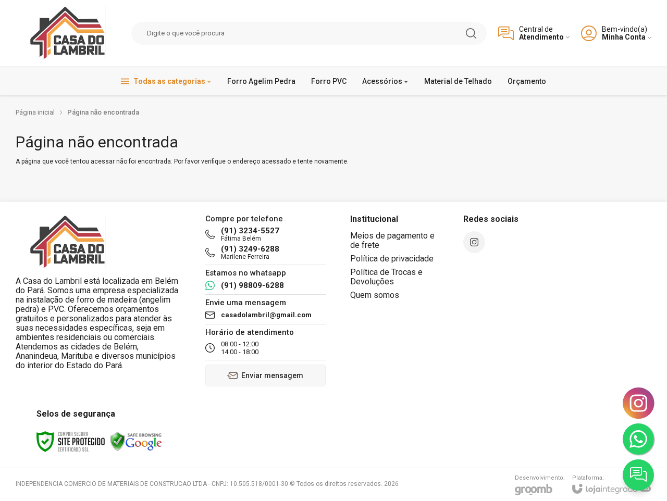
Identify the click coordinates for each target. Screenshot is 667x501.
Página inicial (35, 112)
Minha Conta (624, 37)
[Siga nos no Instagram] (474, 242)
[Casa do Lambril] (68, 33)
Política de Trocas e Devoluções (386, 276)
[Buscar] (471, 33)
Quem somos (374, 295)
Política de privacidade (392, 259)
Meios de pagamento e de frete (392, 240)
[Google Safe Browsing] (136, 441)
